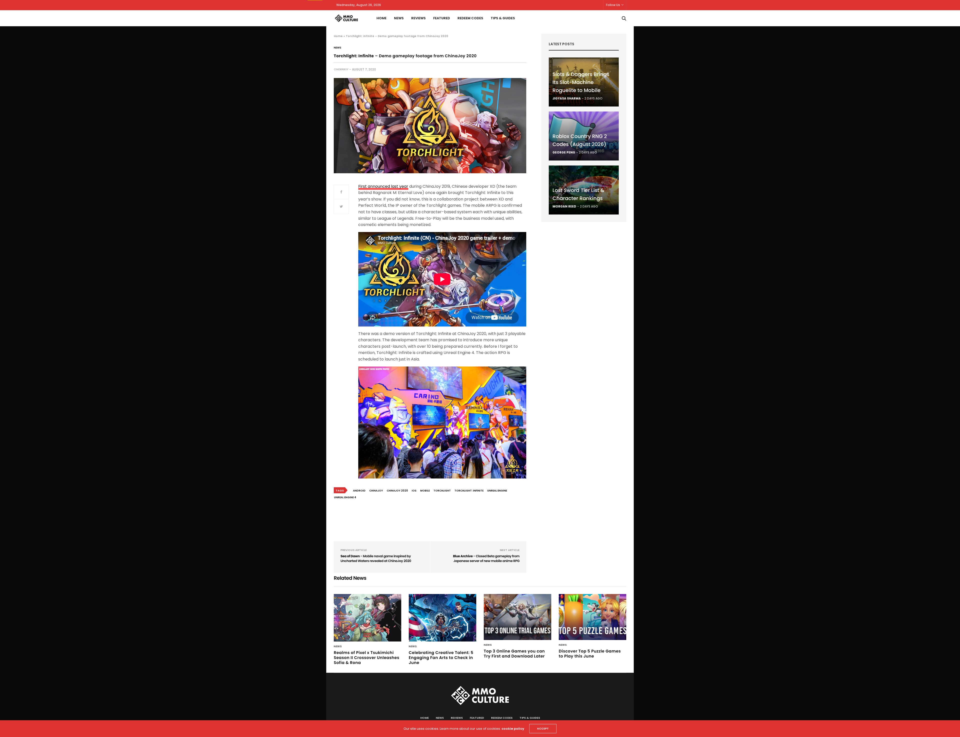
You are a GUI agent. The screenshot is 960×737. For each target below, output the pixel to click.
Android (359, 490)
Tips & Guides (503, 18)
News (399, 18)
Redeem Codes (470, 18)
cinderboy (341, 69)
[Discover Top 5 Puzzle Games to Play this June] (592, 617)
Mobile (425, 490)
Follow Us (613, 5)
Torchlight (442, 490)
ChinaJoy (376, 490)
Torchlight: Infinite (469, 490)
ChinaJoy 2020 (397, 490)
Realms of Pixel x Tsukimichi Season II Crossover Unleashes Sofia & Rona (366, 658)
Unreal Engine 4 (345, 497)
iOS (414, 490)
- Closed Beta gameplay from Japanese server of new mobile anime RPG (486, 559)
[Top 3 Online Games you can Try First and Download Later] (517, 617)
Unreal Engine (497, 490)
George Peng (563, 152)
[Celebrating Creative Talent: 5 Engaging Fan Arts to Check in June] (442, 618)
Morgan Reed (564, 206)
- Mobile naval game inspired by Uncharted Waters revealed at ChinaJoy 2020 (375, 559)
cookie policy (513, 728)
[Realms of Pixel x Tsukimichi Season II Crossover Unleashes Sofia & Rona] (367, 618)
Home (381, 18)
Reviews (418, 18)
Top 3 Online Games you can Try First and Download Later (514, 653)
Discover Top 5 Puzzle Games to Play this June (590, 653)
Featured (441, 18)
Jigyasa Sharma (566, 98)
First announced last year (383, 186)
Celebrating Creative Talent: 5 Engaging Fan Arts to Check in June (441, 658)
